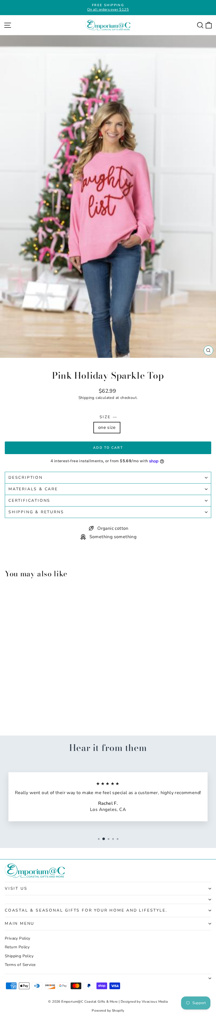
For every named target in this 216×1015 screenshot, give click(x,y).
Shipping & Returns (36, 512)
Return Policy (17, 947)
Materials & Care (33, 489)
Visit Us (16, 888)
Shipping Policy (19, 956)
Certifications (29, 500)
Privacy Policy (17, 938)
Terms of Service (20, 964)
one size (107, 427)
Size (108, 417)
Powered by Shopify (108, 1010)
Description (25, 477)
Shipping (86, 397)
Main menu (19, 923)
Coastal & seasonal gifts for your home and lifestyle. (86, 910)
